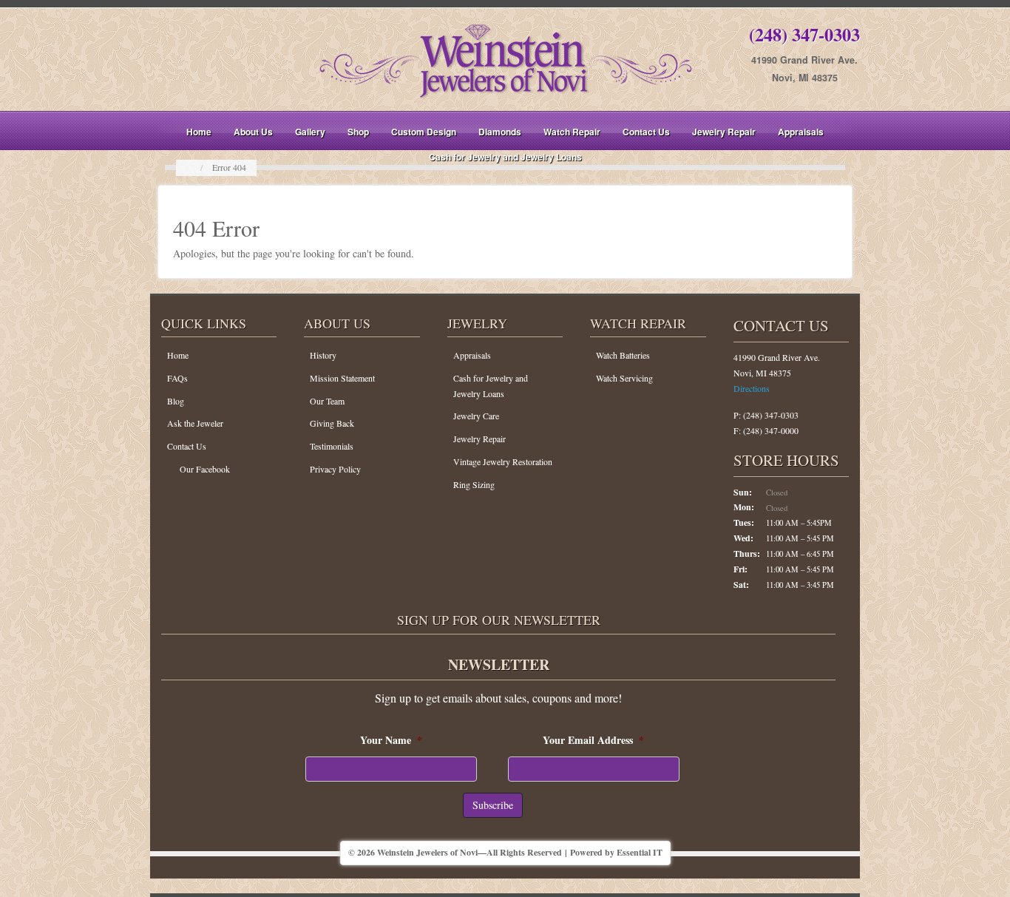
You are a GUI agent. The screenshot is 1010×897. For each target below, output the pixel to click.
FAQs (177, 378)
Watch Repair (571, 131)
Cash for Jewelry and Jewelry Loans (505, 156)
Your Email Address (593, 740)
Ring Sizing (474, 484)
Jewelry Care (476, 416)
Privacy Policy (335, 469)
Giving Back (332, 423)
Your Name (391, 740)
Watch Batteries (623, 355)
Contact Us (646, 131)
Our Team (327, 401)
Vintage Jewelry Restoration (502, 461)
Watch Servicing (624, 378)
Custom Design (423, 131)
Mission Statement (342, 378)
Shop (358, 131)
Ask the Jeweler (195, 423)
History (323, 355)
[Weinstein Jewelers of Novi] (505, 58)
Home (198, 131)
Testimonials (331, 446)
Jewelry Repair (724, 131)
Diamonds (499, 131)
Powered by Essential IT (616, 852)
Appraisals (801, 131)
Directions (751, 388)
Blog (175, 401)
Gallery (310, 131)
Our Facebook (205, 469)
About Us (253, 131)
